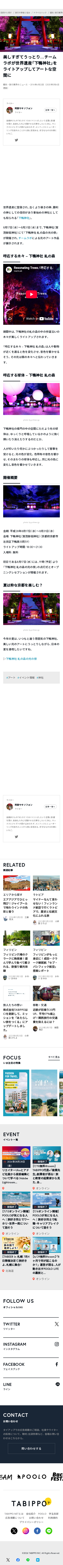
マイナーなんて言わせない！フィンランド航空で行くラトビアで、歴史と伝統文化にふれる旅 (45, 907)
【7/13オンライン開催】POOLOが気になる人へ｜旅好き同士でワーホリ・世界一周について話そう (16, 1219)
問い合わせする (31, 1448)
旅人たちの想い (12, 1005)
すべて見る (54, 1057)
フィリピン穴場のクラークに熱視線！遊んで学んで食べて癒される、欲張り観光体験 (16, 962)
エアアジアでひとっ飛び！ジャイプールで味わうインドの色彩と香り (15, 905)
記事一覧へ (50, 110)
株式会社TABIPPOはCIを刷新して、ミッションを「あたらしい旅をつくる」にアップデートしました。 (15, 1020)
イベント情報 (27, 677)
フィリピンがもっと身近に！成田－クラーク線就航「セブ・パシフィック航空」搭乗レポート (45, 962)
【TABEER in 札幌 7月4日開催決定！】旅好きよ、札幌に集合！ (15, 1260)
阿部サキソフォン (24, 108)
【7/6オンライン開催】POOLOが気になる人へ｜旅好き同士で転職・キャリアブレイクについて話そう (46, 1219)
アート (12, 677)
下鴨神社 (23, 218)
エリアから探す (12, 894)
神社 (41, 677)
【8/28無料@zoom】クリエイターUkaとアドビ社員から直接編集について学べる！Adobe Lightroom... (16, 1174)
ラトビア (38, 894)
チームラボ (25, 238)
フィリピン (10, 949)
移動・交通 (40, 1005)
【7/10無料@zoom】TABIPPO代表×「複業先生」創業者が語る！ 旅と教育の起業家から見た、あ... (46, 1174)
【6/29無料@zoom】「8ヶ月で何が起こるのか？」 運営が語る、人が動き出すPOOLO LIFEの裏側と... (47, 1265)
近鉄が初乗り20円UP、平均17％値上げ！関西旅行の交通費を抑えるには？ (45, 1016)
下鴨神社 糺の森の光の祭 (21, 659)
